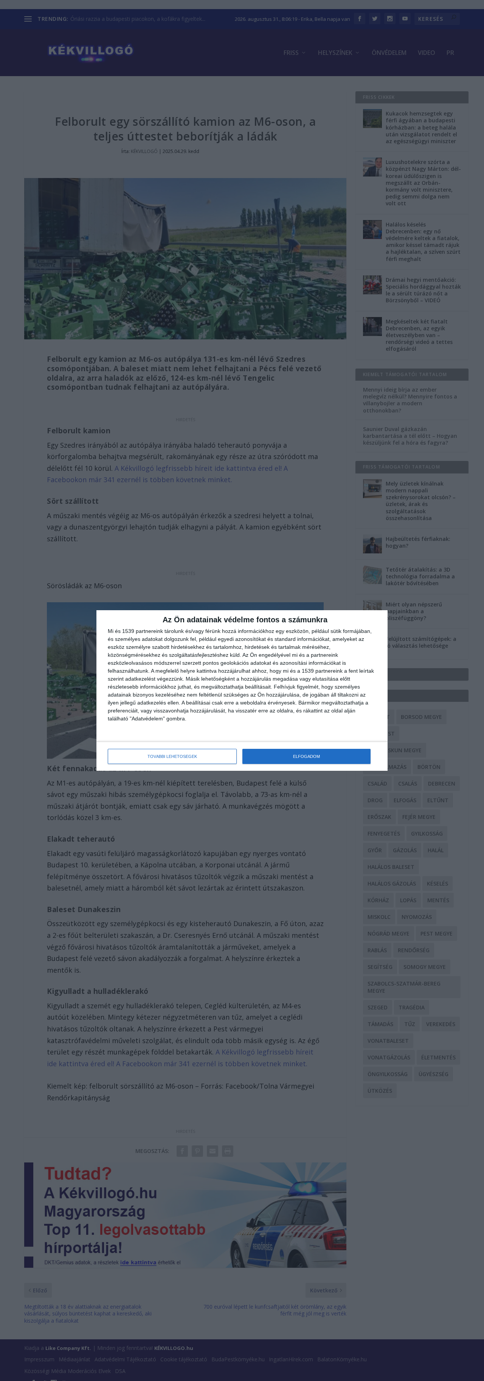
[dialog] (242, 690)
